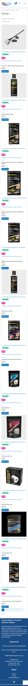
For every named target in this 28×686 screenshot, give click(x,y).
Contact (14, 673)
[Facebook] (14, 682)
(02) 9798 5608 (14, 650)
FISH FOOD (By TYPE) (10, 10)
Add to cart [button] (5, 71)
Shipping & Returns (14, 677)
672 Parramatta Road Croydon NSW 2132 (14, 646)
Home (3, 10)
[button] (19, 3)
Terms (14, 675)
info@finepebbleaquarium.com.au (14, 655)
